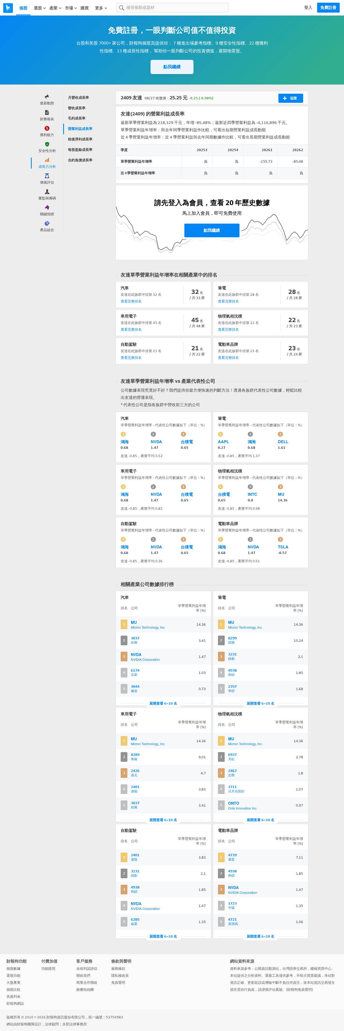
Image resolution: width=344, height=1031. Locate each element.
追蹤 (293, 98)
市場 (69, 8)
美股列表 (13, 996)
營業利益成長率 (80, 129)
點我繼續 (172, 66)
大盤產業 (13, 983)
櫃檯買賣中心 (320, 969)
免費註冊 (328, 7)
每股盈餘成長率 (80, 150)
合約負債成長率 (80, 160)
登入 (308, 7)
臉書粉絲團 (85, 990)
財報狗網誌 (15, 1003)
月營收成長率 (78, 98)
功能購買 (48, 969)
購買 (85, 8)
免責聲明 (118, 983)
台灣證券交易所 (294, 969)
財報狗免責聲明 (299, 990)
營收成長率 (76, 108)
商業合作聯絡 (86, 983)
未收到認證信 (86, 969)
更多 (99, 8)
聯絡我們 (83, 976)
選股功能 (13, 976)
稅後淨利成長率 (80, 139)
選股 (38, 8)
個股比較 (13, 990)
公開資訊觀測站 (267, 969)
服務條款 (118, 969)
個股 (23, 8)
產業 (53, 8)
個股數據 (13, 969)
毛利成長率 (76, 118)
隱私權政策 (120, 976)
